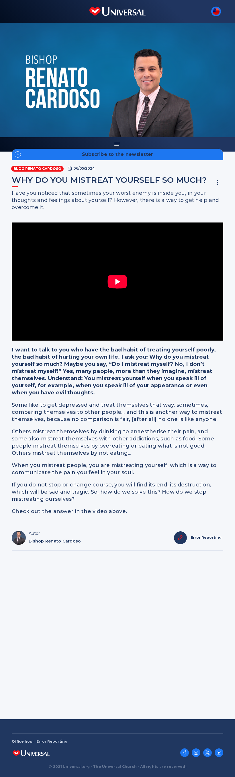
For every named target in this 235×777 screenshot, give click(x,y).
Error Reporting (51, 742)
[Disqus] (117, 632)
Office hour (23, 742)
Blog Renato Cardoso (37, 168)
